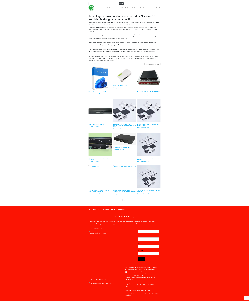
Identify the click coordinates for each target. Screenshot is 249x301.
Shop (94, 209)
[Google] (117, 216)
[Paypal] (124, 216)
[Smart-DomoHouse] (91, 8)
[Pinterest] (126, 216)
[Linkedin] (122, 216)
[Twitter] (129, 216)
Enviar (141, 259)
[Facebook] (115, 216)
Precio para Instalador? (94, 93)
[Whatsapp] (131, 216)
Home (90, 209)
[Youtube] (133, 216)
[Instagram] (119, 216)
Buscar (90, 1)
